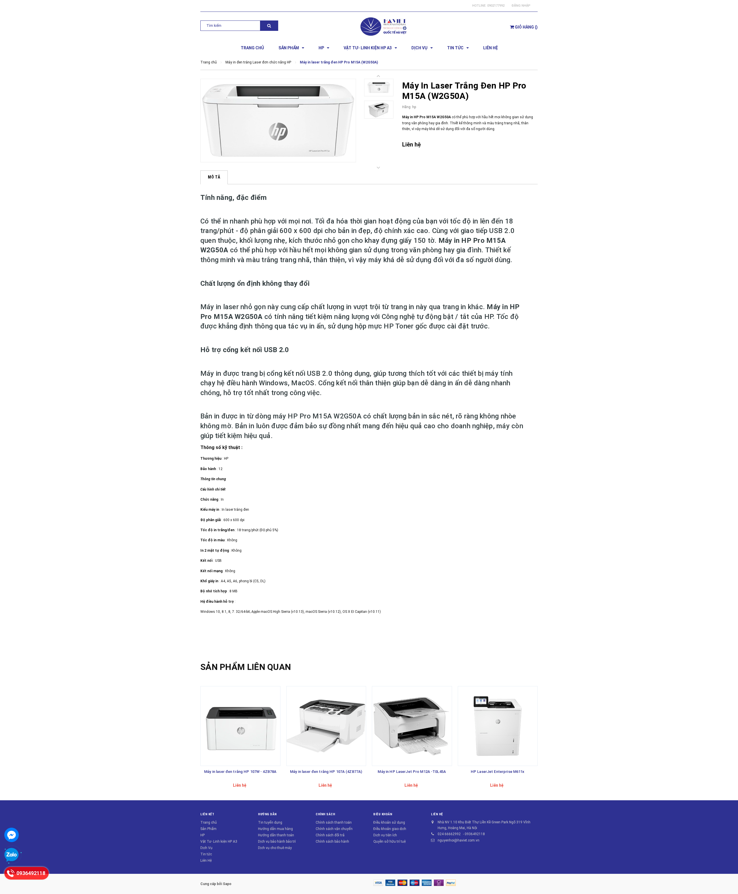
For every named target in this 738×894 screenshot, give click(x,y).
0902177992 (495, 5)
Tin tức (206, 854)
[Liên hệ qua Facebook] (11, 835)
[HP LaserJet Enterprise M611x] (498, 726)
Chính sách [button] (325, 814)
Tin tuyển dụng (270, 822)
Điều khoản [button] (382, 814)
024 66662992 (449, 834)
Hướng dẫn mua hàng (275, 829)
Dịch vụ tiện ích (385, 835)
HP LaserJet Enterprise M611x (498, 771)
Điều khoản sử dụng (389, 822)
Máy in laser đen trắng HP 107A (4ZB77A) (326, 771)
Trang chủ (208, 822)
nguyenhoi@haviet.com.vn (458, 840)
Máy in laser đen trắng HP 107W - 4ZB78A (240, 771)
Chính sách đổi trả (330, 835)
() (526, 27)
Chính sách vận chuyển (334, 829)
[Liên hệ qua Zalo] (11, 855)
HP (202, 835)
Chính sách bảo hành (332, 841)
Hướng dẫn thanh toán (276, 835)
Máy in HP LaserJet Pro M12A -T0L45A (412, 771)
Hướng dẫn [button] (267, 814)
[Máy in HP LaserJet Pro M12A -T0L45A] (412, 726)
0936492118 (475, 834)
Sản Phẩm (208, 829)
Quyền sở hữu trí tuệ (389, 841)
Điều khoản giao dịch (389, 829)
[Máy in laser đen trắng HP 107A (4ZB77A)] (326, 726)
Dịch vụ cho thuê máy (275, 848)
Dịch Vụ (206, 848)
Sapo (227, 884)
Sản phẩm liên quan (245, 667)
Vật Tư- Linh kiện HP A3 (218, 841)
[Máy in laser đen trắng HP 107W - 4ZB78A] (240, 726)
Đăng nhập (521, 5)
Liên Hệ (206, 861)
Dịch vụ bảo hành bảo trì (277, 841)
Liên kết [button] (207, 814)
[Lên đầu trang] (728, 882)
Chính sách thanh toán (334, 822)
